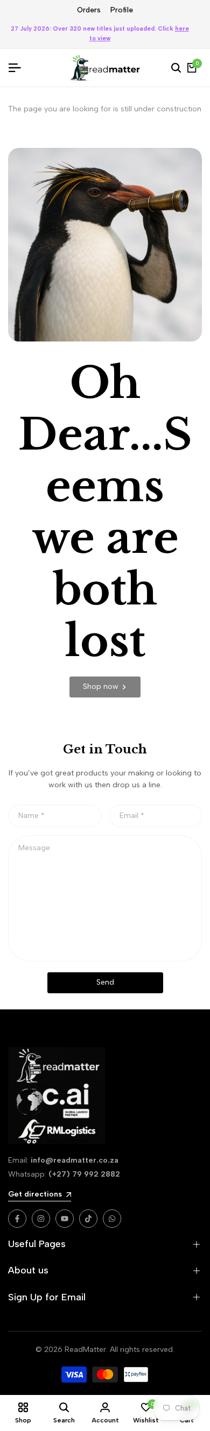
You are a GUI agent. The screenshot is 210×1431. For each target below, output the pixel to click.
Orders (89, 10)
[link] (104, 687)
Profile (121, 10)
